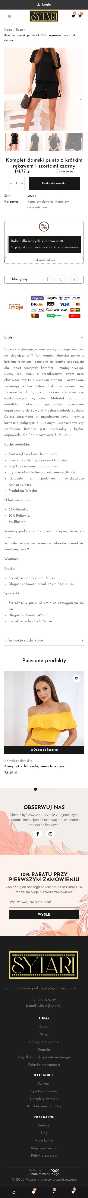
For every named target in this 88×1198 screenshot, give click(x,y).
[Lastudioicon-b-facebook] (37, 834)
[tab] (44, 337)
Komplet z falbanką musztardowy (34, 766)
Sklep (19, 29)
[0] (73, 16)
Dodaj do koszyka (54, 183)
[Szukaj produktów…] (14, 1192)
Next (79, 99)
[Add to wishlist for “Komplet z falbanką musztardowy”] (77, 678)
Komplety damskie (40, 201)
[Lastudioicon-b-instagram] (50, 834)
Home (8, 29)
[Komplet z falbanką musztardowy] (44, 712)
